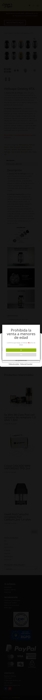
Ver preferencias (21, 360)
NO (21, 355)
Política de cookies (14, 364)
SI (21, 350)
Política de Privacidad (26, 364)
